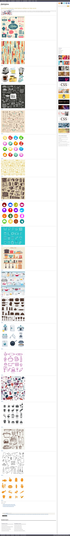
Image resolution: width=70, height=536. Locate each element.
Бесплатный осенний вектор (4, 525)
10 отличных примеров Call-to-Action (18, 526)
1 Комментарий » (12, 9)
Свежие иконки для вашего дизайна (18, 525)
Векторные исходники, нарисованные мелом (8, 506)
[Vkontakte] (66, 3)
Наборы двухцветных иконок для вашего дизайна (9, 504)
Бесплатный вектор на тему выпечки (5, 530)
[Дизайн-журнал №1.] (4, 4)
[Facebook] (69, 3)
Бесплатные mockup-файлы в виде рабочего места (9, 505)
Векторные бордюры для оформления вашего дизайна (7, 526)
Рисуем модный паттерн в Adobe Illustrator (18, 529)
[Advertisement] (17, 510)
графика (9, 9)
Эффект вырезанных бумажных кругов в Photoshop (19, 530)
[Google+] (62, 3)
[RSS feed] (59, 3)
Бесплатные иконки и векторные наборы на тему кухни (18, 8)
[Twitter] (64, 3)
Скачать (2, 39)
